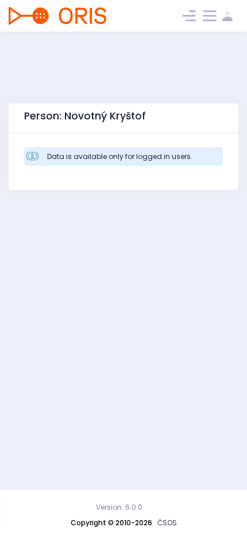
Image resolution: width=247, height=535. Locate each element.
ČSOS (167, 523)
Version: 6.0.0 (119, 507)
